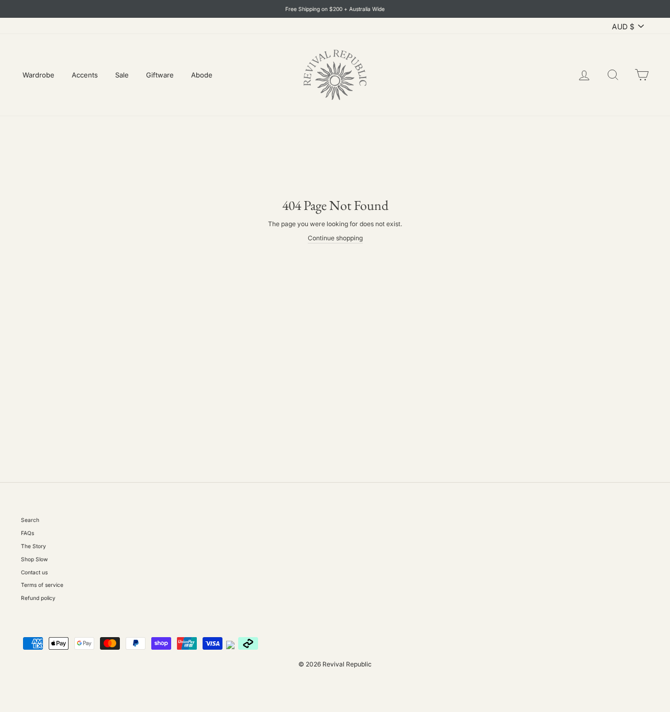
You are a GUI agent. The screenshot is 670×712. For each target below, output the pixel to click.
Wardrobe (38, 75)
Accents (85, 75)
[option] (335, 9)
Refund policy (38, 598)
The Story (33, 546)
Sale (122, 75)
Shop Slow (34, 559)
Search (30, 520)
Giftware (160, 75)
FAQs (27, 533)
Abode (202, 75)
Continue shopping (335, 238)
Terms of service (42, 585)
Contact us (34, 572)
